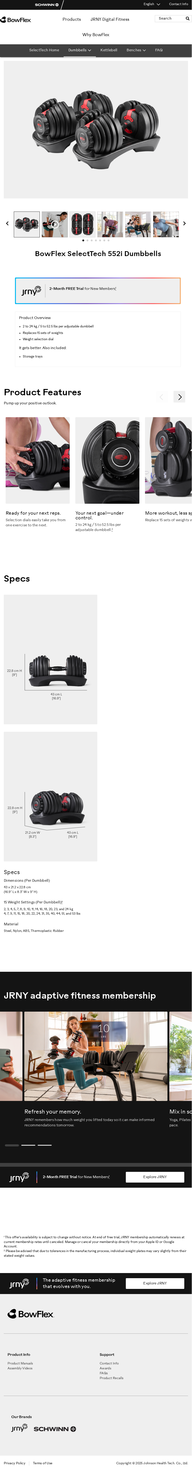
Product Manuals (20, 1363)
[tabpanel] (27, 224)
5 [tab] (101, 241)
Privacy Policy (14, 1463)
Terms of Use (42, 1463)
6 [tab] (105, 241)
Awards (105, 1368)
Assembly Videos (19, 1368)
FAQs (104, 1373)
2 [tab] (89, 241)
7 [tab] (110, 241)
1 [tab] (84, 241)
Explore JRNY (155, 1177)
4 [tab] (97, 241)
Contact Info (178, 4)
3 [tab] (93, 241)
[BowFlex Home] (21, 20)
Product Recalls (111, 1378)
